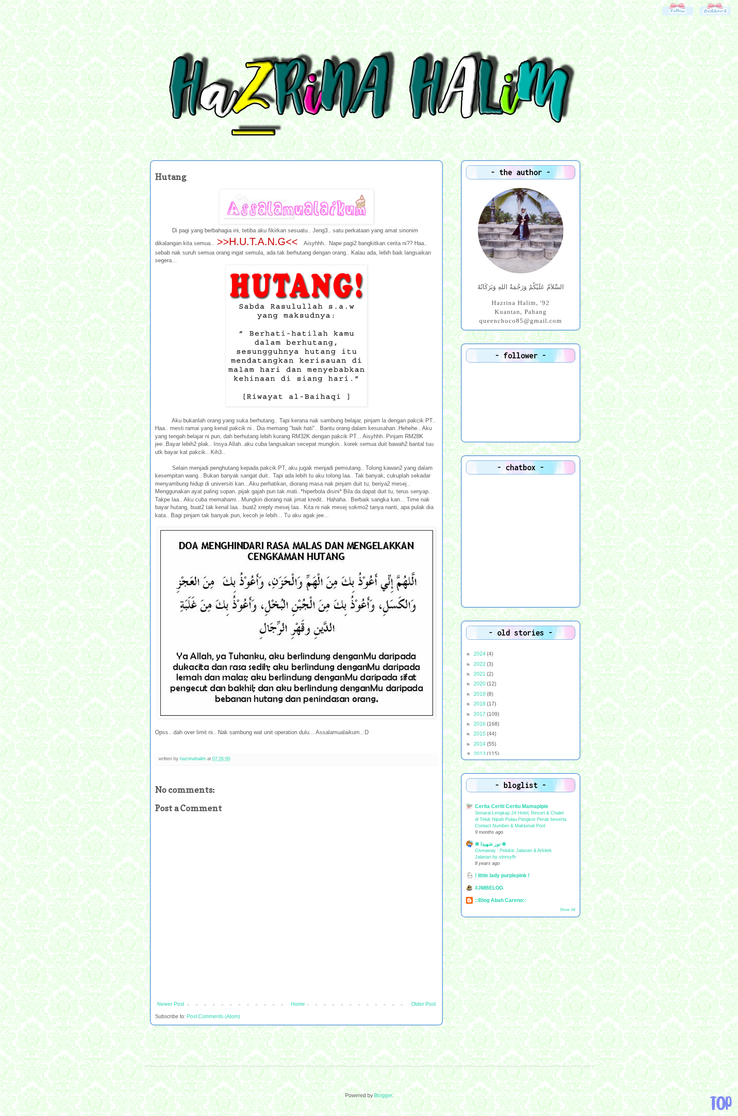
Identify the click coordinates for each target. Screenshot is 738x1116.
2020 (480, 684)
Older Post (423, 1004)
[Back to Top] (721, 1103)
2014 (480, 744)
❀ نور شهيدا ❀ (490, 844)
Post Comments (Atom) (213, 1016)
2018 (480, 704)
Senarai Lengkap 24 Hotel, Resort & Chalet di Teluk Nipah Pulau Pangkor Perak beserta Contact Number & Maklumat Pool (520, 819)
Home (298, 1004)
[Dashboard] (715, 15)
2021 (480, 674)
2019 (480, 694)
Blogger (383, 1095)
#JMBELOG (489, 888)
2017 (480, 714)
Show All (567, 910)
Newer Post (170, 1004)
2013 (480, 754)
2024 (480, 654)
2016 (480, 724)
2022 (480, 664)
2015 (480, 734)
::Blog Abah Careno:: (500, 900)
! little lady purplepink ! (502, 876)
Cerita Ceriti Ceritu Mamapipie (511, 806)
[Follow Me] (677, 15)
